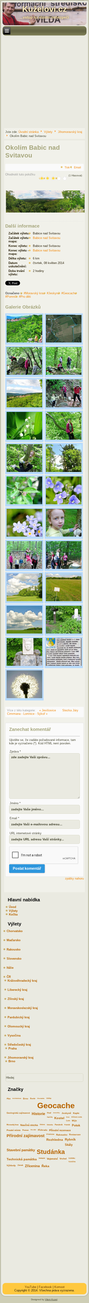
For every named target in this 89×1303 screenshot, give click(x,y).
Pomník (12, 296)
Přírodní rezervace (60, 1130)
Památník (59, 1125)
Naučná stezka (29, 1125)
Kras (68, 1117)
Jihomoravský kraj (70, 131)
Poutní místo (14, 1130)
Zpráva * (15, 751)
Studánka (51, 1151)
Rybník (70, 1139)
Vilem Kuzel (51, 1299)
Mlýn (74, 1121)
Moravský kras (35, 293)
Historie (38, 1114)
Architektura (16, 1098)
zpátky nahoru (74, 878)
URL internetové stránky (26, 833)
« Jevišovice (47, 710)
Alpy (8, 1099)
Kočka (13, 914)
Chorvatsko (40, 1098)
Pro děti (26, 296)
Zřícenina (32, 1166)
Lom (68, 1121)
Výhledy (11, 1165)
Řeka (45, 1166)
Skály (69, 1144)
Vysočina (72, 1161)
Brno (25, 1099)
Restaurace (75, 1134)
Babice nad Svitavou (46, 238)
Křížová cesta (76, 1117)
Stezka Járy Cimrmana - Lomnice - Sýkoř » (42, 712)
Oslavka (50, 1125)
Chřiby (48, 1098)
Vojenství (52, 1158)
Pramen (25, 1130)
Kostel (59, 1118)
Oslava (42, 1124)
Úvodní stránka (28, 131)
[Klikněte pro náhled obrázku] (45, 212)
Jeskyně (54, 293)
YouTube (30, 1287)
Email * (14, 818)
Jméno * (15, 803)
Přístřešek (50, 1134)
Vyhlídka (71, 1158)
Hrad (49, 1113)
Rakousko (61, 1134)
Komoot (59, 1287)
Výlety (48, 131)
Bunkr (32, 1099)
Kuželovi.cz (44, 9)
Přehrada (42, 1130)
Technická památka (22, 1159)
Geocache (69, 293)
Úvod (12, 907)
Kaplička (49, 1117)
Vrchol (63, 1158)
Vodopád (42, 1158)
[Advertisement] (44, 81)
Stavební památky (21, 1150)
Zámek (20, 1165)
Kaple (76, 1113)
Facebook (45, 1287)
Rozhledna (54, 1139)
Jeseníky (56, 1112)
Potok (76, 1125)
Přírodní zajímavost (25, 1135)
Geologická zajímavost (18, 1113)
